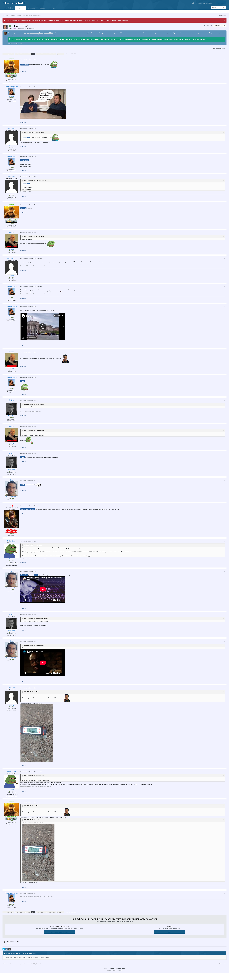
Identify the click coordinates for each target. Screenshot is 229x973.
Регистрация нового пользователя (59, 932)
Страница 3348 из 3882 (71, 54)
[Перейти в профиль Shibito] (11, 409)
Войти (169, 932)
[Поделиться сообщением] (224, 59)
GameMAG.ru (9, 8)
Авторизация (208, 25)
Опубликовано (28, 59)
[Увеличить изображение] (36, 733)
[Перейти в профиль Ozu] (11, 488)
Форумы (20, 8)
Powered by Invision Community (114, 970)
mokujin (38, 132)
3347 (29, 54)
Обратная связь (120, 968)
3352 (50, 54)
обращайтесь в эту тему (69, 20)
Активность (31, 8)
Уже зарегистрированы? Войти (204, 3)
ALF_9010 (38, 181)
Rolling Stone (24, 575)
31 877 (12, 498)
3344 (16, 54)
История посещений (219, 48)
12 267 (12, 77)
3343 (12, 54)
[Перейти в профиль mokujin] (11, 66)
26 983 (12, 98)
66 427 (12, 417)
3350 (42, 54)
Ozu (37, 545)
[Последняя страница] (63, 54)
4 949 (12, 251)
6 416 (12, 560)
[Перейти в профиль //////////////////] (11, 138)
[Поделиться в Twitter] (4, 949)
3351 (46, 54)
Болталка (32, 28)
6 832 (12, 147)
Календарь (53, 8)
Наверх (23, 71)
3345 (21, 54)
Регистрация (220, 3)
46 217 (12, 533)
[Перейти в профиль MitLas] (11, 241)
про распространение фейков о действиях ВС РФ (38, 33)
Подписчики (218, 25)
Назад (7, 54)
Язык (105, 968)
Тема (111, 968)
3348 (33, 54)
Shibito (38, 431)
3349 (37, 54)
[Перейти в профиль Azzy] (5, 33)
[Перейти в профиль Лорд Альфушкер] (11, 91)
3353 (54, 54)
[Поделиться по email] (9, 949)
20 (224, 25)
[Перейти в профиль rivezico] (5, 27)
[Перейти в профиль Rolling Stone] (11, 551)
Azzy (36, 575)
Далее (59, 54)
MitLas (22, 381)
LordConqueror (24, 64)
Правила (42, 8)
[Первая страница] (4, 54)
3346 (25, 54)
